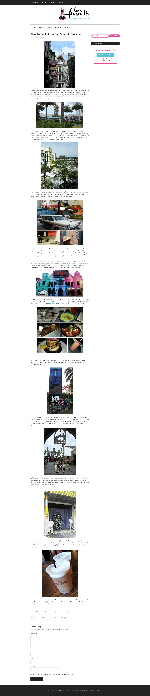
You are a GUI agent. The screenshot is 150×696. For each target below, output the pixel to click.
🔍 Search (114, 36)
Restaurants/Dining (60, 618)
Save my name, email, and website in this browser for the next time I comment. (54, 674)
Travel (66, 618)
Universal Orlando (44, 99)
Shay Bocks (70, 690)
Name (32, 651)
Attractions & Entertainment (43, 618)
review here (52, 303)
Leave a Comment (43, 37)
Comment (33, 633)
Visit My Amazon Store (105, 55)
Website (32, 666)
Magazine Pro (61, 690)
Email (32, 658)
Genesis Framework (84, 690)
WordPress (99, 690)
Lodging (53, 618)
